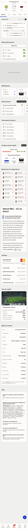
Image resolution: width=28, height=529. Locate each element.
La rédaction (7, 382)
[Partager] (26, 2)
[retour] (2, 2)
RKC (15, 249)
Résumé (3, 14)
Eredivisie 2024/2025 (14, 1)
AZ (20, 249)
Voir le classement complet (9, 59)
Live (9, 14)
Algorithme (14, 45)
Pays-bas (23, 352)
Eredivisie (23, 333)
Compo (14, 14)
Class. (25, 14)
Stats (20, 14)
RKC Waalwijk (22, 355)
